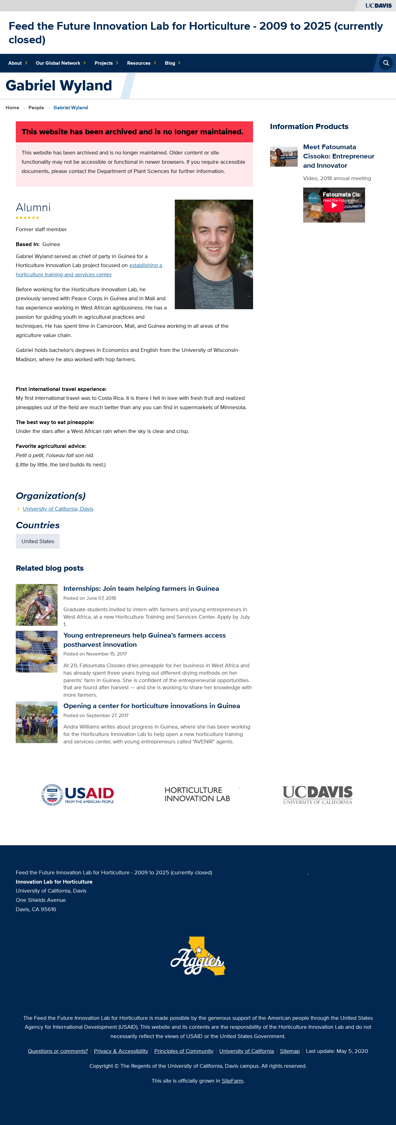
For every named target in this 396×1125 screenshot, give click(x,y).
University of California (246, 1051)
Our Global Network (58, 63)
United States (38, 541)
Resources (139, 63)
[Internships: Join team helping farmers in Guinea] (37, 604)
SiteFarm (232, 1080)
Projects (104, 63)
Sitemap (290, 1051)
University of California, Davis (58, 508)
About (15, 63)
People (36, 107)
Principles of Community (183, 1051)
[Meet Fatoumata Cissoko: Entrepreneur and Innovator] (284, 155)
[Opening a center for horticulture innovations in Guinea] (37, 721)
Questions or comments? (58, 1051)
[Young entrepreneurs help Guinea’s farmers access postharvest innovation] (37, 651)
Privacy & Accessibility (121, 1051)
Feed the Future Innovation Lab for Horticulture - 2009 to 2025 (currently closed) (196, 32)
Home (12, 107)
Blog (170, 63)
